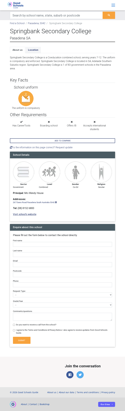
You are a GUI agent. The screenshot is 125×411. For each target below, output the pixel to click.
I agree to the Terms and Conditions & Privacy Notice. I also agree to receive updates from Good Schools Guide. (61, 331)
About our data (66, 392)
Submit (21, 340)
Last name (17, 250)
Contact (33, 404)
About (24, 404)
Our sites (105, 404)
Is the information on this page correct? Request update (42, 147)
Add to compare (63, 140)
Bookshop (45, 404)
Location (33, 49)
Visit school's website (24, 214)
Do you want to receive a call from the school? (36, 324)
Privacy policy (108, 392)
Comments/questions (22, 311)
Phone (15, 281)
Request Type (19, 291)
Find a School (17, 23)
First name (17, 240)
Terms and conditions (88, 392)
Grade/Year (18, 301)
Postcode (17, 271)
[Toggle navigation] (113, 5)
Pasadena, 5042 (36, 23)
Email (15, 261)
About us (17, 49)
